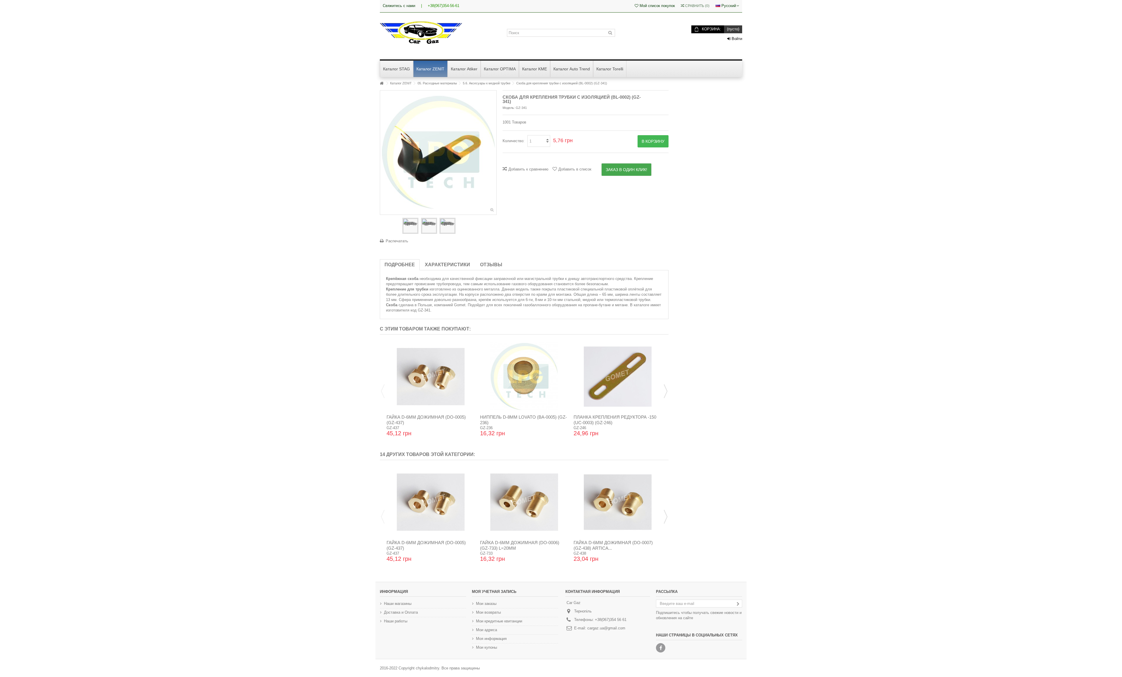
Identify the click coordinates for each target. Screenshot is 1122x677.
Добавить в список (574, 169)
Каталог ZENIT (401, 83)
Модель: (509, 107)
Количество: (513, 141)
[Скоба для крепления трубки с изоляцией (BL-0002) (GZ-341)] (410, 226)
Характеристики (447, 264)
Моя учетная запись (494, 591)
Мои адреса (486, 630)
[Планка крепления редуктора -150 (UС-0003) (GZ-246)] (618, 376)
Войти (736, 38)
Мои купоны (486, 647)
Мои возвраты (488, 612)
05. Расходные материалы (437, 83)
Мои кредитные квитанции (499, 621)
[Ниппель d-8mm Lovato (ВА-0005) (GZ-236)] (524, 376)
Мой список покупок (656, 6)
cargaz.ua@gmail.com (606, 628)
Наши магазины (397, 603)
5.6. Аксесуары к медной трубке (486, 83)
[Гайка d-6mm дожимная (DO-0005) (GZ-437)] (431, 376)
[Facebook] (660, 647)
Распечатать (397, 241)
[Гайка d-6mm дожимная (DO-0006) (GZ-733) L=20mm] (524, 502)
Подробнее (400, 264)
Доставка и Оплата (401, 612)
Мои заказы (486, 603)
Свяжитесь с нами (399, 6)
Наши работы (395, 621)
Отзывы (491, 264)
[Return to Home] (381, 83)
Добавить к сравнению (528, 169)
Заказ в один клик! (626, 169)
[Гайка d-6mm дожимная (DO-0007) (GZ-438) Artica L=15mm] (618, 502)
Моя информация (491, 638)
